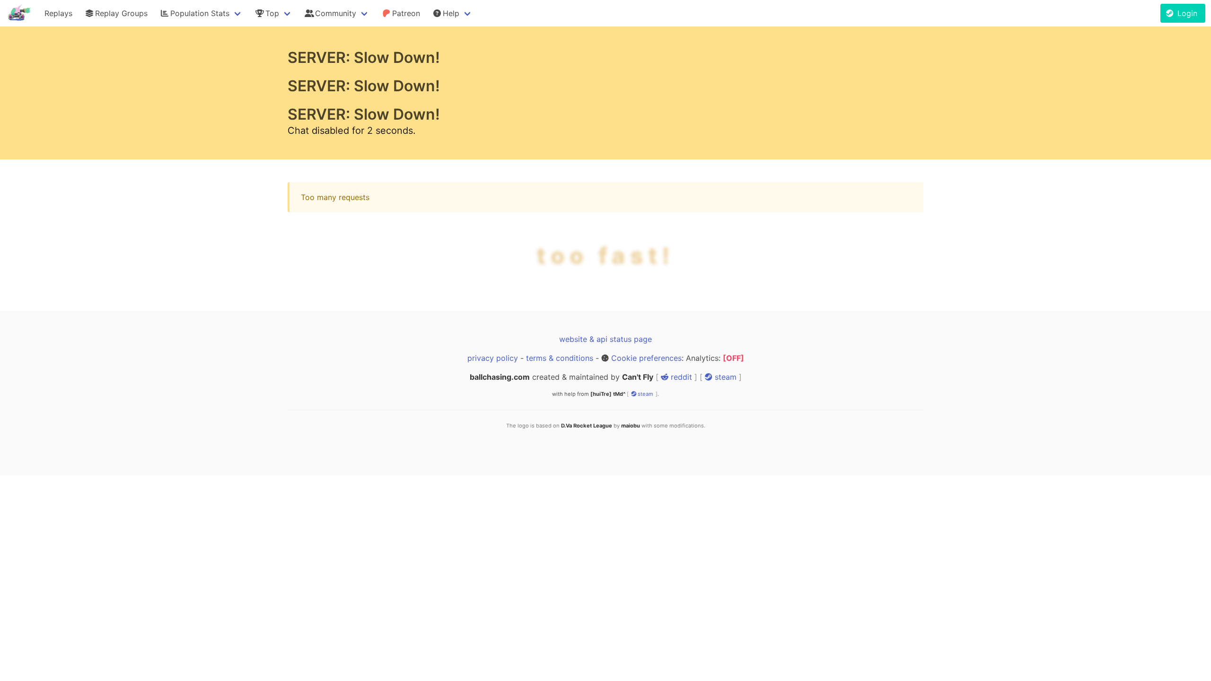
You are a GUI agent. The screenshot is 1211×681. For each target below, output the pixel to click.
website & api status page (605, 339)
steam (724, 377)
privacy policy (492, 358)
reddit (680, 377)
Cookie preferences (646, 358)
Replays (58, 13)
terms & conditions (559, 358)
